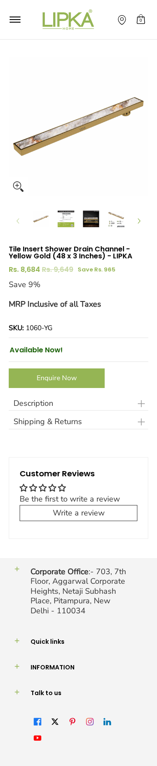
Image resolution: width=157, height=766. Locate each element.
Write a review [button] (79, 513)
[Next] (138, 221)
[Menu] (14, 19)
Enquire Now (57, 378)
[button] (140, 19)
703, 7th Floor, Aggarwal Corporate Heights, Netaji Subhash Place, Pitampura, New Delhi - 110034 (78, 591)
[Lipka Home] (68, 19)
